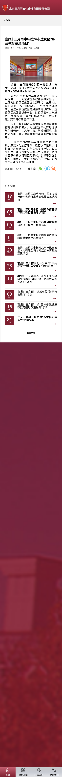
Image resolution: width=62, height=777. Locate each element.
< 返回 (7, 20)
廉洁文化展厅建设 (21, 145)
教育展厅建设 (43, 145)
